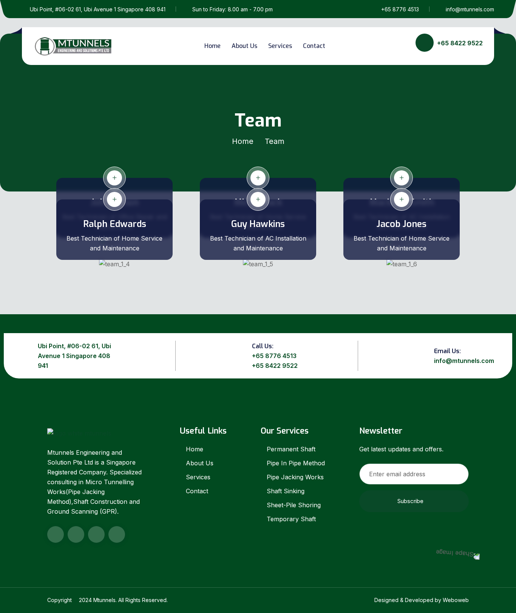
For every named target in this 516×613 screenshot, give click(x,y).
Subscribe (410, 501)
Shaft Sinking (285, 491)
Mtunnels (104, 600)
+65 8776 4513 (400, 9)
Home (212, 46)
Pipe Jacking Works (295, 477)
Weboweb (456, 600)
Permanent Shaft (291, 449)
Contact (314, 46)
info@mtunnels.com (470, 9)
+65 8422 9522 (275, 365)
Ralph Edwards (114, 224)
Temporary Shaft (291, 519)
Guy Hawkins (258, 224)
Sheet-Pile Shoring (294, 505)
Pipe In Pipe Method (296, 463)
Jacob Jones (401, 224)
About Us (244, 46)
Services (280, 46)
